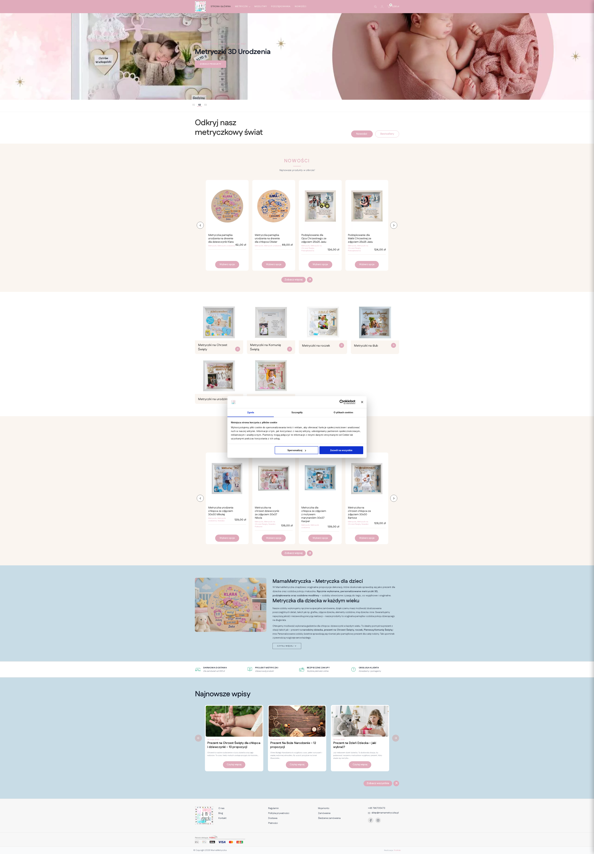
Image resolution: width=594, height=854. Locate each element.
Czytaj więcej (234, 764)
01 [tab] (193, 104)
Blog (220, 813)
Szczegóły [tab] (297, 412)
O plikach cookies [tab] (343, 412)
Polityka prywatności (278, 813)
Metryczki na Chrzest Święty (311, 247)
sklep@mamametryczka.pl (385, 812)
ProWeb (397, 850)
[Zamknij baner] (362, 402)
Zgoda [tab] (250, 412)
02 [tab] (199, 104)
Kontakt (222, 818)
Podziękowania (281, 6)
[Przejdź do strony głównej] (200, 6)
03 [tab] (205, 104)
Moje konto (323, 808)
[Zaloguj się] (382, 6)
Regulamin (273, 808)
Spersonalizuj (294, 450)
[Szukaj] (375, 6)
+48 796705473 (376, 808)
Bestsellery (387, 134)
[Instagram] (378, 820)
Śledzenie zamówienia (329, 818)
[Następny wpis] (395, 738)
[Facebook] (370, 820)
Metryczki (241, 6)
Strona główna (221, 6)
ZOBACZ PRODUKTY (210, 64)
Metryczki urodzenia (226, 245)
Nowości (300, 6)
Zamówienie (324, 813)
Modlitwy (260, 6)
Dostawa (272, 818)
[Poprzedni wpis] (198, 738)
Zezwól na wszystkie (341, 450)
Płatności (273, 823)
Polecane (258, 526)
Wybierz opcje (227, 264)
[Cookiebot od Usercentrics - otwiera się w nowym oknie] (341, 402)
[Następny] (393, 225)
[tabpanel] (297, 56)
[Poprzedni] (200, 225)
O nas (221, 808)
